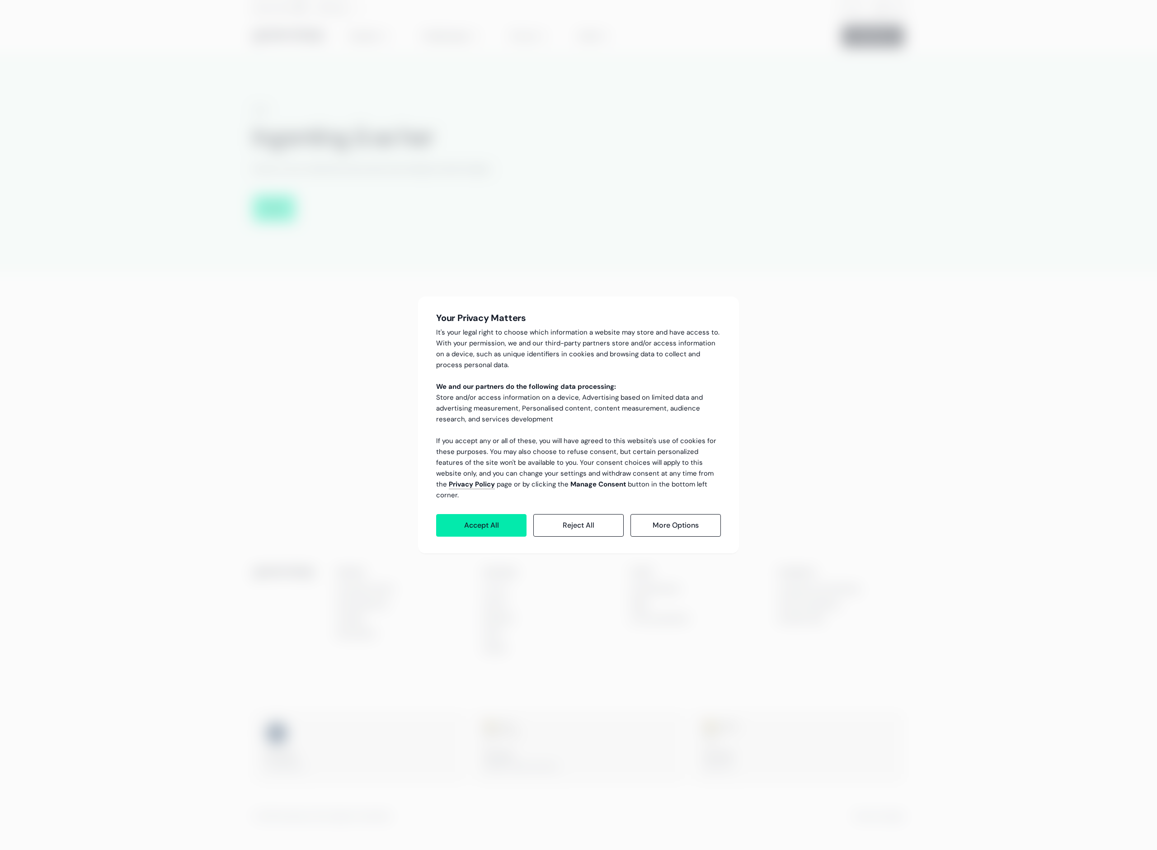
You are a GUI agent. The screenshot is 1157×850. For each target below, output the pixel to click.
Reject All (578, 525)
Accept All (481, 525)
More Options (676, 525)
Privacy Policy (472, 484)
